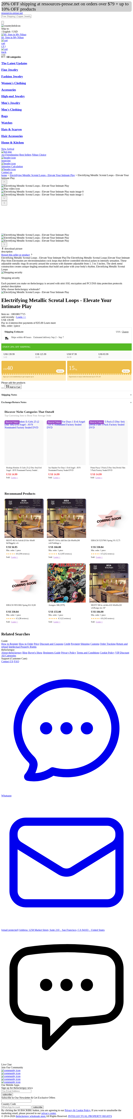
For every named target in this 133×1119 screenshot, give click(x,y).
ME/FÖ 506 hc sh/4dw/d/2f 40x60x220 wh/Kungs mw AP (106, 606)
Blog (24, 652)
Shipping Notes (9, 394)
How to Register (9, 644)
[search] (2, 22)
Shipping (85, 644)
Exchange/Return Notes (13, 402)
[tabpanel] (66, 292)
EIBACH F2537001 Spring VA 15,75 (105, 540)
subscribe (7, 1094)
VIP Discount (122, 652)
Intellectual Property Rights (22, 646)
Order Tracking (108, 644)
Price (36, 644)
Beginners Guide (51, 652)
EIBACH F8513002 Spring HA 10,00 (21, 605)
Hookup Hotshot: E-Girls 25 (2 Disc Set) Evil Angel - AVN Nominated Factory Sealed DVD (24, 469)
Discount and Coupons (51, 644)
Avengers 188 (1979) (56, 605)
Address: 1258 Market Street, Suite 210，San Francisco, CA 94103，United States (62, 930)
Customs (94, 644)
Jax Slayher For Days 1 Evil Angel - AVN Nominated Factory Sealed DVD (64, 469)
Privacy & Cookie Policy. (78, 1110)
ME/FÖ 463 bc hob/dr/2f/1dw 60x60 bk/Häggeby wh (20, 541)
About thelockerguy (11, 652)
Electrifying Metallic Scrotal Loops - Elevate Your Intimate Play (42, 175)
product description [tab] (11, 286)
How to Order (26, 644)
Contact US (7, 661)
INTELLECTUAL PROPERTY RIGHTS (90, 1116)
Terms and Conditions (88, 652)
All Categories (8, 655)
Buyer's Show (35, 652)
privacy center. (48, 1113)
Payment (75, 644)
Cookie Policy (107, 652)
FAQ (16, 661)
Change (125, 332)
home (4, 175)
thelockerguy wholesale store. (31, 1116)
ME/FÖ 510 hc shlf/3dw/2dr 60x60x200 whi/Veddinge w (64, 541)
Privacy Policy (68, 652)
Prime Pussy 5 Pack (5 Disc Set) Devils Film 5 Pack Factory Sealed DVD (108, 469)
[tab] (66, 289)
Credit (67, 644)
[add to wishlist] (2, 387)
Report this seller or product (15, 254)
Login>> (14, 477)
